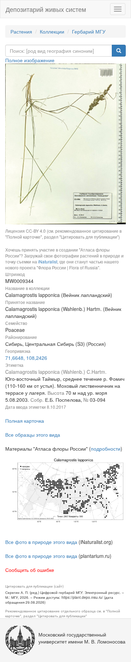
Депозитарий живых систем (46, 9)
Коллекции (52, 31)
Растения (21, 31)
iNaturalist (47, 261)
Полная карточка (24, 420)
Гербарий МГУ (88, 31)
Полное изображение (29, 60)
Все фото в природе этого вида (41, 541)
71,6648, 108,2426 (26, 357)
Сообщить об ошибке (29, 569)
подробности (106, 448)
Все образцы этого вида (32, 434)
